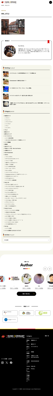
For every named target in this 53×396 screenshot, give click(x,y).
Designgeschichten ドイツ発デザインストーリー (16, 174)
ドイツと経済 (8, 228)
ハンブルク (8, 123)
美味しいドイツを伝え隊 (11, 196)
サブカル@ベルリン (10, 178)
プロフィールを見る (14, 288)
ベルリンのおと (9, 156)
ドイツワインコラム (10, 204)
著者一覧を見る (26, 294)
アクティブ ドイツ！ (10, 202)
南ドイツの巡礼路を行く (11, 206)
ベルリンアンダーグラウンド (12, 172)
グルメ (6, 130)
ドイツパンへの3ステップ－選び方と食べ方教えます (21, 95)
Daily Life (6, 182)
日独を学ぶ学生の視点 (10, 212)
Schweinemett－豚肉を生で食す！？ (18, 80)
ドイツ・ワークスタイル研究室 (12, 210)
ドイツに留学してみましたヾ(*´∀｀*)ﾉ (14, 220)
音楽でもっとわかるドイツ (11, 162)
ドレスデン (8, 127)
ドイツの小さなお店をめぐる (12, 194)
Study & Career (8, 208)
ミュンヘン (8, 119)
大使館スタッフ (8, 150)
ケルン (7, 125)
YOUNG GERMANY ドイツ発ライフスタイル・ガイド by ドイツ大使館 (13, 336)
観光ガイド (7, 132)
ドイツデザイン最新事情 (11, 180)
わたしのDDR (9, 170)
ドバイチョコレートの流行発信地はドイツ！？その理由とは (23, 73)
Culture (6, 154)
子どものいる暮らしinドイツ (12, 184)
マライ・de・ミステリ (11, 168)
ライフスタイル (8, 136)
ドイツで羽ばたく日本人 (11, 218)
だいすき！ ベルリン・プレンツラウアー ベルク (16, 198)
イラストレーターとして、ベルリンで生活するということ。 (19, 214)
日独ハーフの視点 (9, 164)
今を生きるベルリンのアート (12, 176)
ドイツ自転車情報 (9, 138)
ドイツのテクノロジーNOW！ (12, 222)
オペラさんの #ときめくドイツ (12, 158)
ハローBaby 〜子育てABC (11, 200)
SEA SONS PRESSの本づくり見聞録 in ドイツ (16, 140)
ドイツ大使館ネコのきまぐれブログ (12, 230)
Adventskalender (8, 152)
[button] (45, 269)
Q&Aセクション (8, 146)
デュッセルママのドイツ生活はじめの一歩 (15, 186)
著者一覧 (47, 335)
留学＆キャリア (8, 134)
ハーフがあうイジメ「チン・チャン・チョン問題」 (21, 88)
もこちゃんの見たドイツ (11, 192)
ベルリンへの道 (9, 160)
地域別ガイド (7, 115)
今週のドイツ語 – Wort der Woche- (12, 148)
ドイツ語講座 (7, 142)
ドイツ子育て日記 (9, 190)
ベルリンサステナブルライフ (12, 188)
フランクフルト (9, 121)
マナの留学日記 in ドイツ (11, 224)
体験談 (6, 144)
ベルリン (8, 117)
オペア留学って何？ (10, 216)
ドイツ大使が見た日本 (10, 166)
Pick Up (6, 226)
